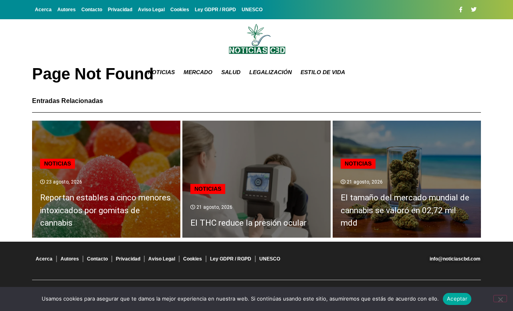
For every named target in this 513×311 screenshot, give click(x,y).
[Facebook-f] (460, 9)
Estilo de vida (323, 72)
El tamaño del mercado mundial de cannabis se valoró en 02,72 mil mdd (405, 210)
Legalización (270, 72)
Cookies (179, 9)
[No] (500, 298)
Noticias (161, 72)
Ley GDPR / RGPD (215, 9)
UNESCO (252, 9)
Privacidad (120, 9)
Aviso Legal (151, 9)
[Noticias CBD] (256, 39)
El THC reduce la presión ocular (248, 223)
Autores (66, 9)
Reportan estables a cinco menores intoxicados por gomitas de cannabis (105, 210)
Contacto (91, 9)
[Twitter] (473, 9)
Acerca (43, 9)
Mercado (198, 72)
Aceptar (457, 298)
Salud (230, 72)
